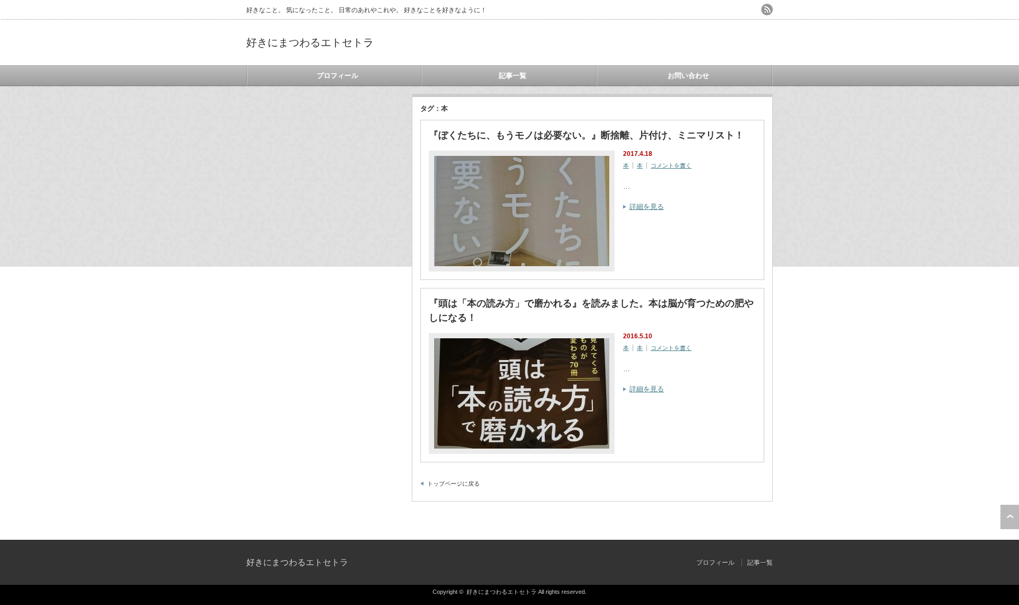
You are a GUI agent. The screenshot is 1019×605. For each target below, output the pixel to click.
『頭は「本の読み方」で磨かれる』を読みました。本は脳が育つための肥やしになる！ (591, 310)
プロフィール (337, 76)
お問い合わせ (688, 76)
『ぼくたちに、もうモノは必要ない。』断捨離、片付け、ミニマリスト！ (586, 135)
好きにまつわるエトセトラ (310, 42)
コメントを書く (671, 165)
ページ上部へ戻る (1009, 517)
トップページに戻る (453, 483)
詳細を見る (646, 207)
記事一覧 (512, 76)
